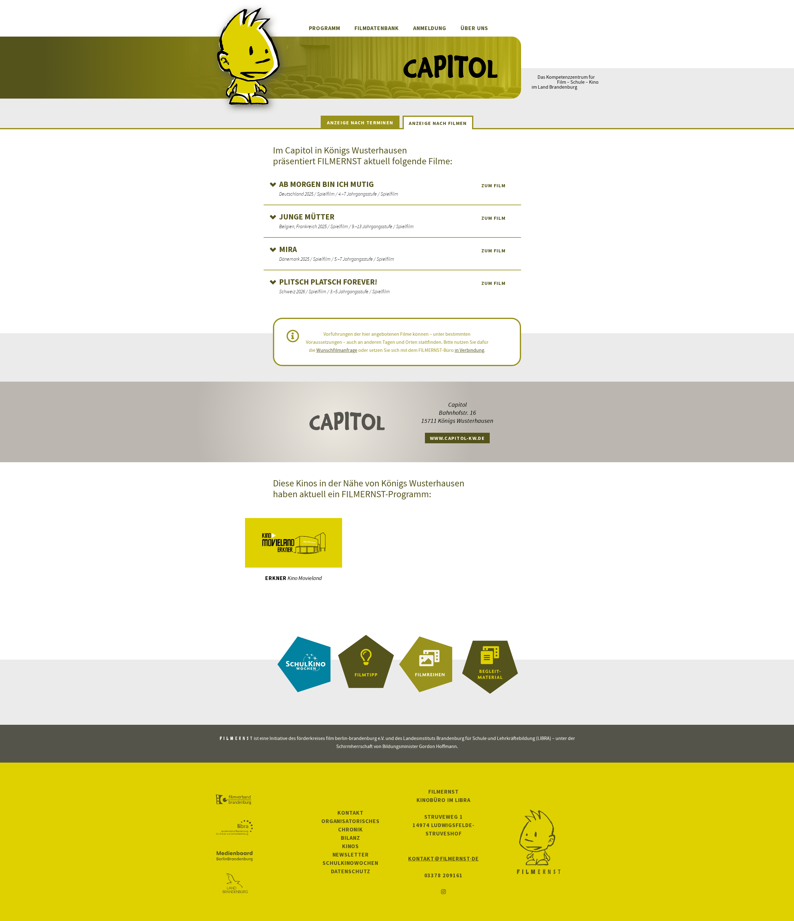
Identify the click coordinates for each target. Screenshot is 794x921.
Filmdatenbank (377, 28)
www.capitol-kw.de (457, 438)
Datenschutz (350, 871)
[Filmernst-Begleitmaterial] (490, 664)
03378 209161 (443, 875)
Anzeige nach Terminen (360, 122)
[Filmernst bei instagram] (443, 892)
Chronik (350, 829)
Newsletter (350, 854)
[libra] (234, 827)
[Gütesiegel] (366, 664)
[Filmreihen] (428, 664)
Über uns (474, 28)
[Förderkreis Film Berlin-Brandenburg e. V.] (234, 799)
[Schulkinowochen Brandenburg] (304, 664)
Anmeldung (429, 28)
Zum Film (493, 185)
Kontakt (350, 812)
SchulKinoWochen (350, 862)
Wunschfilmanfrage (336, 350)
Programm (324, 28)
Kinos (350, 846)
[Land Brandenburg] (234, 883)
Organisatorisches (350, 821)
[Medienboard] (234, 856)
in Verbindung (469, 350)
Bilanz (350, 837)
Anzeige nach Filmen (438, 123)
